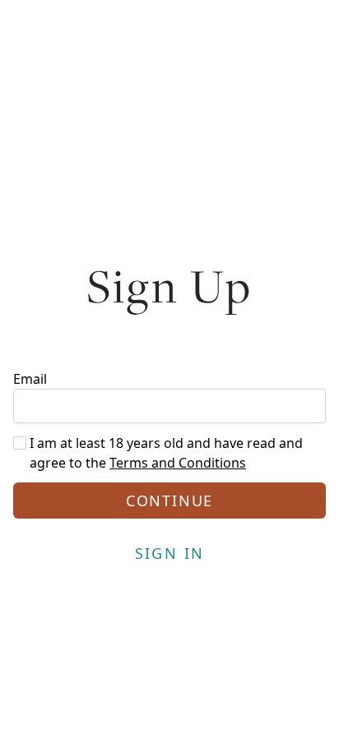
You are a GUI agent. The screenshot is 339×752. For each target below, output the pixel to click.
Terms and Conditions (177, 463)
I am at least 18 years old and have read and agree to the (166, 453)
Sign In (170, 553)
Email (30, 379)
